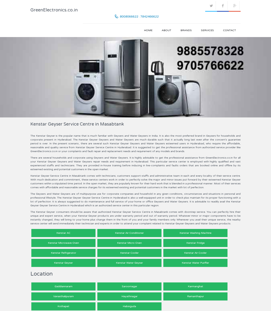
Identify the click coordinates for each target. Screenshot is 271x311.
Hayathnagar (129, 296)
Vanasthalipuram (63, 296)
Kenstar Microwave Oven (63, 242)
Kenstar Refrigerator (63, 252)
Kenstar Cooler (129, 252)
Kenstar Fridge (195, 242)
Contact (229, 30)
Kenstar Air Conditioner (129, 232)
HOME (148, 30)
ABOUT (166, 30)
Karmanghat (195, 286)
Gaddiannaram (63, 286)
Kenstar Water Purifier (195, 262)
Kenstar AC (63, 232)
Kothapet (63, 306)
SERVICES (207, 30)
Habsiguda (129, 306)
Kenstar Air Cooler (195, 252)
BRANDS (186, 30)
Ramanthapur (195, 296)
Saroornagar (129, 286)
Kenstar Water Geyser (129, 262)
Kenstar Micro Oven (129, 242)
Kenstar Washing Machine (195, 232)
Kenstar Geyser (63, 262)
